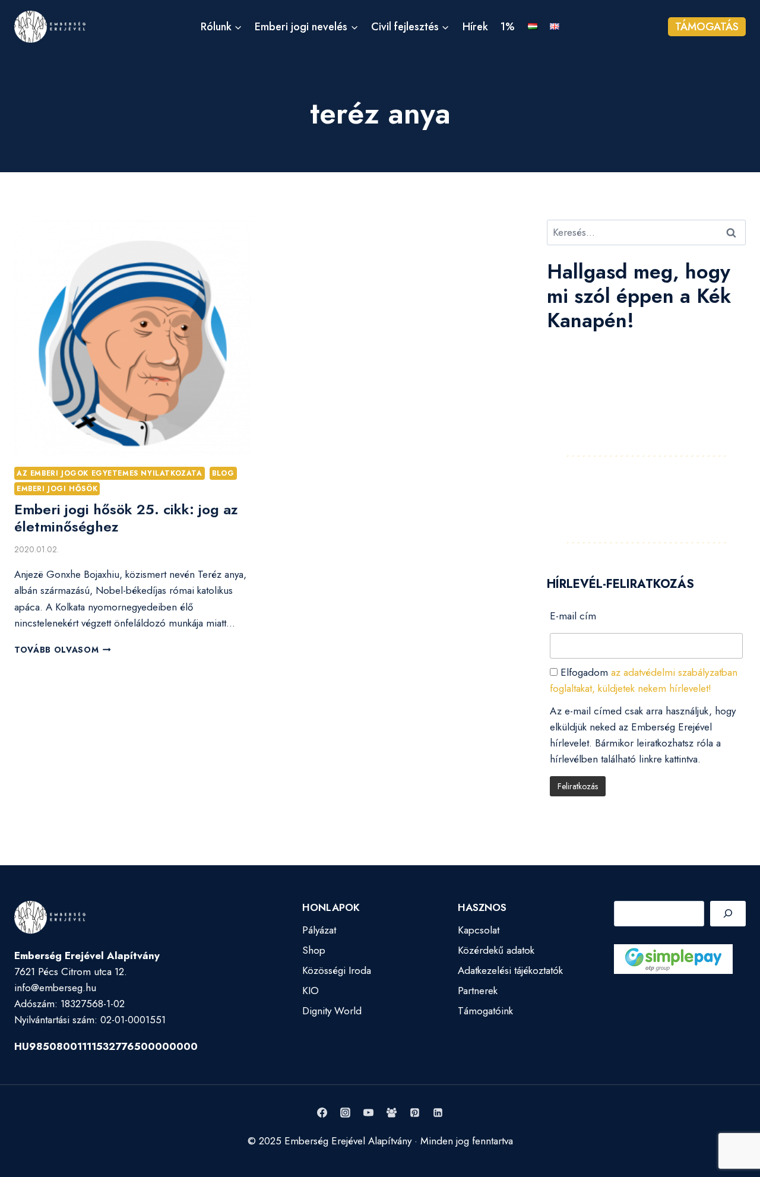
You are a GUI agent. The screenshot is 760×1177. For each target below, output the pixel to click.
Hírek (475, 26)
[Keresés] (728, 913)
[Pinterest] (415, 1113)
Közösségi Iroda (336, 970)
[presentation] (132, 338)
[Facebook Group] (392, 1113)
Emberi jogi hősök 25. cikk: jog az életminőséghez (126, 518)
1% (508, 26)
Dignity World (332, 1011)
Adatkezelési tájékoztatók (510, 970)
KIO (310, 990)
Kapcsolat (478, 930)
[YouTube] (368, 1113)
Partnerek (478, 990)
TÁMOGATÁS (707, 26)
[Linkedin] (438, 1113)
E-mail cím (573, 616)
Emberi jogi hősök (57, 488)
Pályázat (319, 930)
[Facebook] (322, 1113)
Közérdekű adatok (496, 950)
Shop (313, 950)
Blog (223, 473)
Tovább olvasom (62, 650)
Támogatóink (485, 1011)
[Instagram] (345, 1113)
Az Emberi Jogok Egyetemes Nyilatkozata (109, 473)
